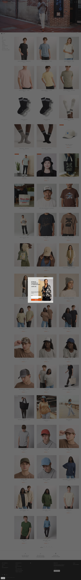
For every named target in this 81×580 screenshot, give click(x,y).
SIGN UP (36, 299)
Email (32, 295)
